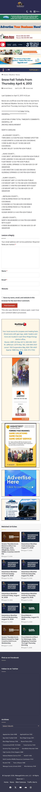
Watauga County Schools (12, 766)
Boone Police (26, 741)
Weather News (14, 75)
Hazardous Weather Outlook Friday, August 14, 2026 (10, 595)
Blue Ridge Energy (27, 738)
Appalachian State (10, 734)
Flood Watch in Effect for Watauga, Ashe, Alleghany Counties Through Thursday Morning (29, 641)
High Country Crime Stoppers (13, 752)
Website (5, 289)
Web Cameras (21, 782)
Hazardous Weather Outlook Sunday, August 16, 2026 (9, 574)
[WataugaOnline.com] (20, 4)
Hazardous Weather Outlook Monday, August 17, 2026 (29, 546)
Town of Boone (19, 763)
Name (4, 271)
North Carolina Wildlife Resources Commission (18, 759)
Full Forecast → (34, 70)
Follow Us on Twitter (10, 669)
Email (4, 280)
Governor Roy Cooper (11, 748)
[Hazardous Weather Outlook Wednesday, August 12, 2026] (11, 608)
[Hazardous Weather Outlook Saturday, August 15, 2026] (30, 565)
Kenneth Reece (7, 88)
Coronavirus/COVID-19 (11, 745)
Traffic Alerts (32, 782)
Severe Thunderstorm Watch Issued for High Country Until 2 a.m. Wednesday (10, 640)
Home (5, 75)
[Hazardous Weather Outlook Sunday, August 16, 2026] (11, 565)
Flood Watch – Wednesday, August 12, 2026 (30, 617)
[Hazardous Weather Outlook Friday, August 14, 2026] (11, 586)
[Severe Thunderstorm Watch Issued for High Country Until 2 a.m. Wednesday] (11, 630)
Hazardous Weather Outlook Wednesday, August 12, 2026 (10, 617)
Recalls (6, 763)
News (12, 782)
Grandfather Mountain (30, 748)
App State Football (10, 738)
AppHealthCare (26, 734)
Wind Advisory (30, 766)
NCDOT (28, 755)
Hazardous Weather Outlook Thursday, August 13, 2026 (29, 595)
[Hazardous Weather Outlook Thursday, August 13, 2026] (30, 586)
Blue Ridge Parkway (10, 741)
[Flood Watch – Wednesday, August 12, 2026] (30, 608)
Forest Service (29, 745)
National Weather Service (12, 755)
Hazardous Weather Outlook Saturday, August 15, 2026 (29, 574)
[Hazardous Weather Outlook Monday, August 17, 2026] (30, 537)
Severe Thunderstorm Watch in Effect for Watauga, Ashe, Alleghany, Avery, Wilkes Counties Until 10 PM (11, 549)
